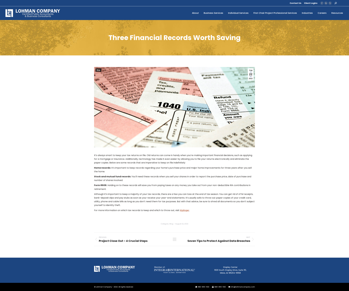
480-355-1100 (203, 287)
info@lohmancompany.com (243, 287)
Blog (98, 70)
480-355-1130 (220, 287)
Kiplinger (184, 210)
